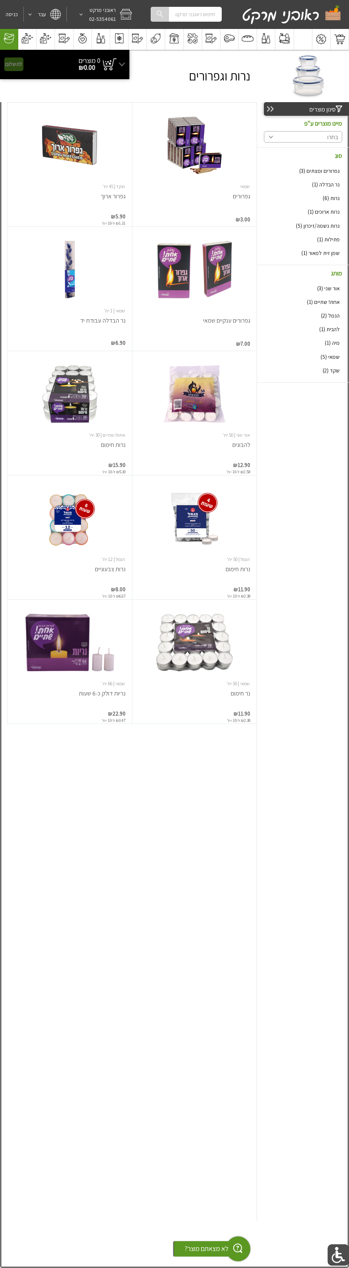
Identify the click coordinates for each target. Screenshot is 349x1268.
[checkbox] (303, 171)
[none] (194, 164)
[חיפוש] (160, 14)
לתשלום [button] (13, 64)
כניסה (12, 14)
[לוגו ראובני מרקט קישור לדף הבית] (292, 14)
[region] (64, 64)
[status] (89, 60)
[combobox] (186, 14)
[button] (102, 14)
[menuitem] (340, 39)
